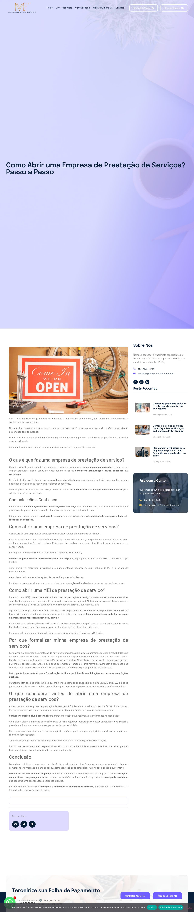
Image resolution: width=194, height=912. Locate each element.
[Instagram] (135, 382)
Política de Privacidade (171, 907)
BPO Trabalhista (64, 8)
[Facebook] (147, 382)
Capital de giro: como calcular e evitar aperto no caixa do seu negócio (169, 406)
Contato (120, 8)
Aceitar (151, 907)
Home (50, 8)
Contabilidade (82, 8)
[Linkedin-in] (141, 382)
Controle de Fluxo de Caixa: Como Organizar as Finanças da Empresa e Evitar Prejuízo (168, 428)
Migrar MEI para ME (103, 8)
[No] (189, 907)
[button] (15, 824)
